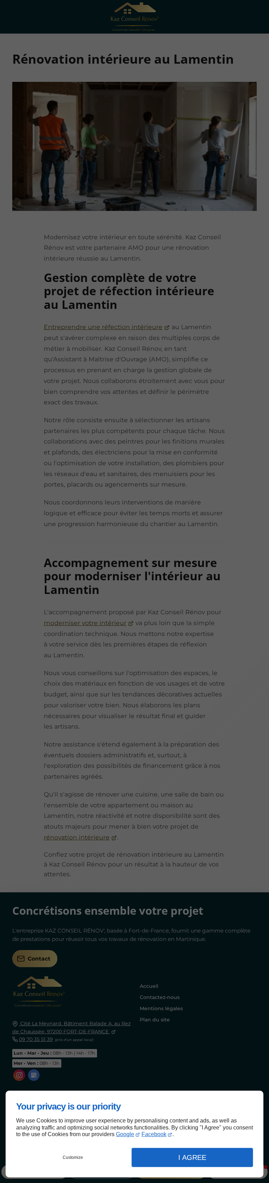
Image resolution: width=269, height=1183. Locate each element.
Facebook (154, 1134)
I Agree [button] (192, 1157)
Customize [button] (73, 1157)
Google (125, 1134)
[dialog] (134, 1134)
